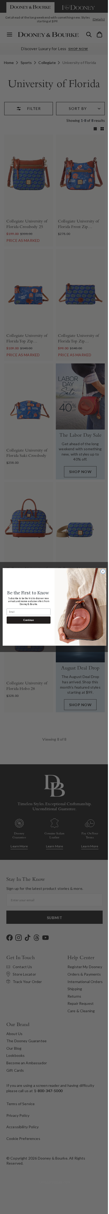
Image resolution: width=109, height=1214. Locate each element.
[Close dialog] (101, 571)
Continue (26, 620)
